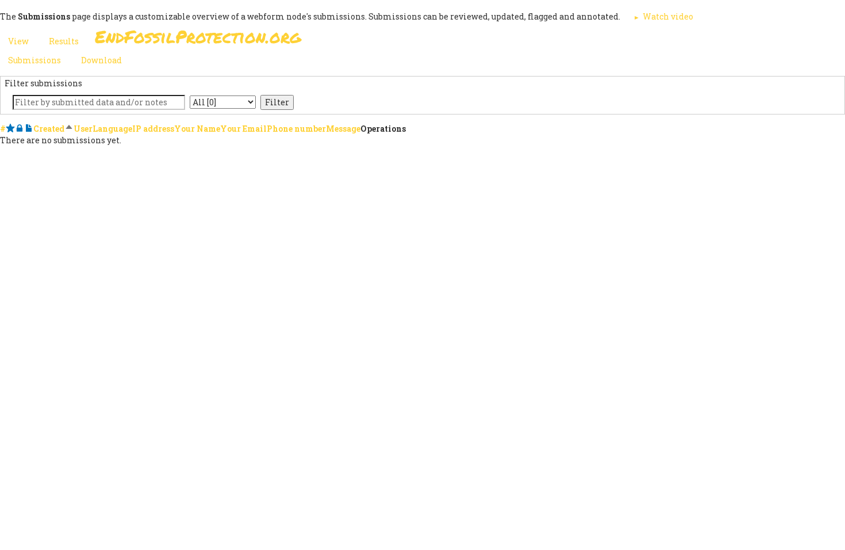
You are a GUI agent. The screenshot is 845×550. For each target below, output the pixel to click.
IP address (153, 128)
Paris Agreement (477, 40)
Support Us (561, 40)
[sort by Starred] (10, 128)
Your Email (243, 128)
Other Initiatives (688, 40)
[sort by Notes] (28, 128)
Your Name (197, 128)
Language (112, 128)
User (83, 128)
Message (343, 128)
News (618, 40)
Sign (410, 40)
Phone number (296, 128)
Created (53, 128)
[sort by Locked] (19, 128)
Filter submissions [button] (43, 83)
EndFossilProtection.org (198, 36)
